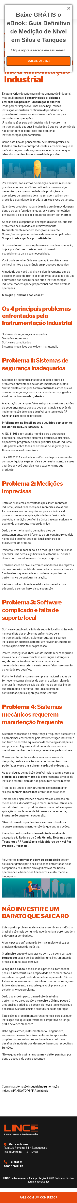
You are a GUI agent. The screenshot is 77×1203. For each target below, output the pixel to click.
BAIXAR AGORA (39, 61)
